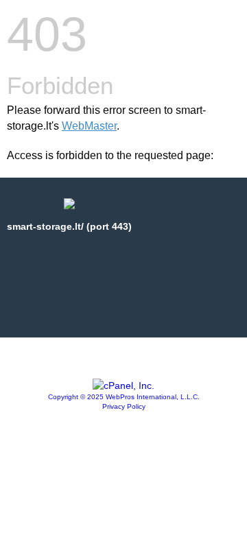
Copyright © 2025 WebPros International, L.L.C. (124, 397)
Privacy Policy (123, 406)
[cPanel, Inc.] (123, 385)
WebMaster (89, 126)
